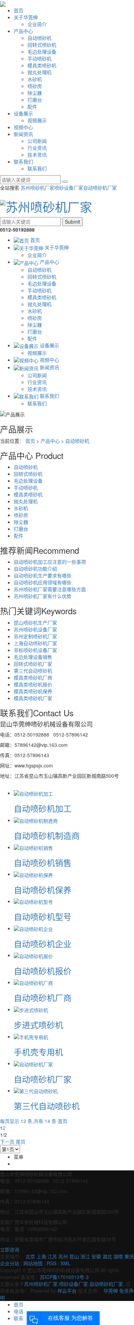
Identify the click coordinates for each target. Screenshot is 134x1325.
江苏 (52, 1256)
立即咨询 (9, 1249)
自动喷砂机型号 (42, 916)
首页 (18, 10)
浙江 (85, 1256)
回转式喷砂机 (41, 44)
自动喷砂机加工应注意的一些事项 (50, 561)
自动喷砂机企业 (42, 943)
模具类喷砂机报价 (33, 684)
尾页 (20, 1141)
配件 (32, 106)
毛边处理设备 (41, 51)
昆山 (74, 1256)
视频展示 (37, 120)
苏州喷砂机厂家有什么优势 (42, 596)
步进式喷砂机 (38, 1025)
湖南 (118, 1256)
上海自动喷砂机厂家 (35, 643)
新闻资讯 (23, 134)
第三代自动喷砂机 (33, 670)
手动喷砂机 (39, 58)
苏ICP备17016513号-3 (64, 1276)
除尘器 (34, 92)
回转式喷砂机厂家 (33, 663)
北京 (30, 1256)
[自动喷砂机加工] (33, 792)
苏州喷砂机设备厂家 (35, 629)
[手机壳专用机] (31, 1036)
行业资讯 (37, 147)
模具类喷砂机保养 (33, 691)
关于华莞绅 (26, 17)
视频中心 (23, 127)
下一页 (7, 1141)
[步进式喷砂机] (31, 1009)
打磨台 (34, 99)
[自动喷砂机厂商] (33, 982)
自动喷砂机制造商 (47, 835)
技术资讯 (37, 154)
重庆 (129, 1256)
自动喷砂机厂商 (42, 997)
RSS (51, 1263)
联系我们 (23, 161)
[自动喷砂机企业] (33, 928)
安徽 (96, 1256)
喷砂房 (34, 85)
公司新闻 (37, 140)
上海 (41, 1256)
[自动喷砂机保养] (33, 874)
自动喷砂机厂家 (100, 187)
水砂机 (34, 79)
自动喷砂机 (39, 37)
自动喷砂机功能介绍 (35, 568)
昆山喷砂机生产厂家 (35, 622)
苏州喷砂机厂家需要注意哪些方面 (50, 589)
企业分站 (9, 1263)
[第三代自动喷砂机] (36, 1090)
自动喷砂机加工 (42, 808)
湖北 (107, 1256)
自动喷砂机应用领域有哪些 (42, 582)
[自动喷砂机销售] (33, 847)
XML (65, 1263)
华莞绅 (110, 1290)
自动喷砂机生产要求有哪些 (42, 575)
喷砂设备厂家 (68, 187)
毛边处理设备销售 (33, 656)
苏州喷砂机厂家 (37, 187)
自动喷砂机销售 (42, 862)
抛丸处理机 (39, 72)
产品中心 (23, 30)
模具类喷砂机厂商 (33, 677)
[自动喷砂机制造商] (36, 820)
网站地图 (33, 1263)
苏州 (63, 1256)
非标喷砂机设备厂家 (35, 650)
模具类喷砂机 (41, 65)
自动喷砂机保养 (42, 890)
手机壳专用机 (38, 1052)
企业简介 (37, 24)
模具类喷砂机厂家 (33, 698)
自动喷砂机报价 (42, 971)
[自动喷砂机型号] (33, 901)
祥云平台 (67, 1290)
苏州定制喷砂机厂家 (35, 636)
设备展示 (23, 113)
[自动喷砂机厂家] (33, 1063)
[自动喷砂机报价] (33, 955)
